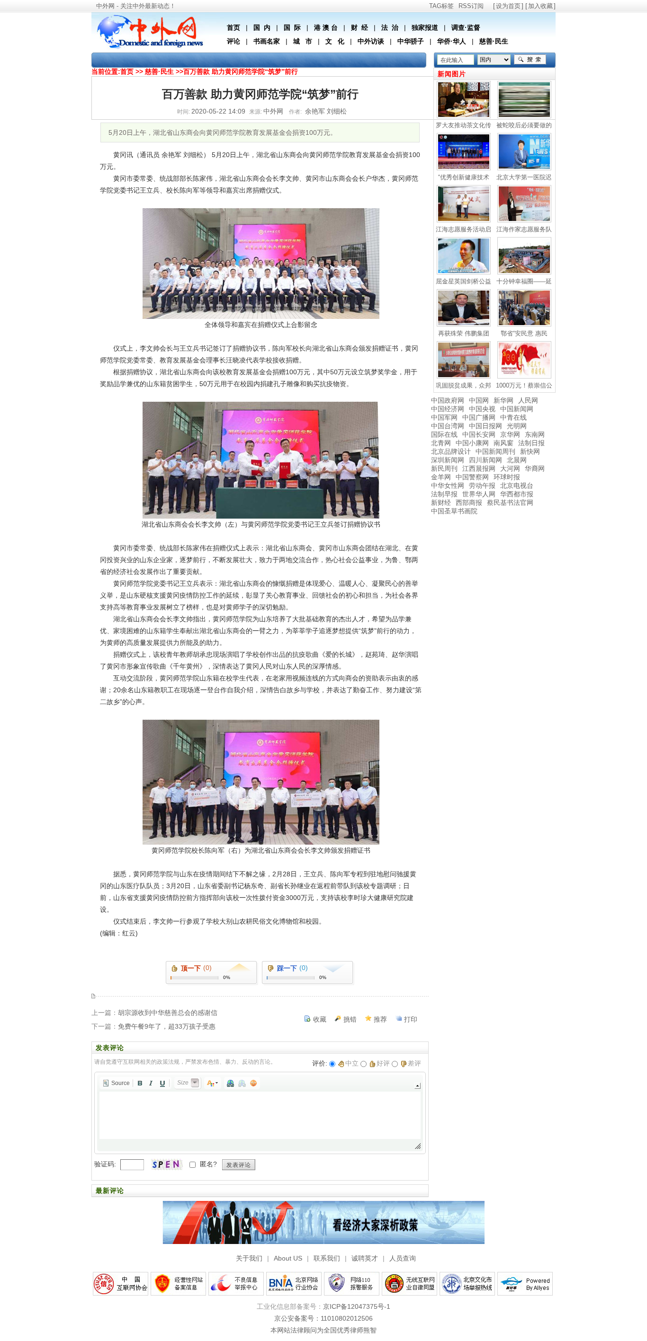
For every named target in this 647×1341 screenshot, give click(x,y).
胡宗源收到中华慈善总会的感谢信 (167, 1012)
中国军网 (444, 417)
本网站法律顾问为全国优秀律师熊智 (323, 1330)
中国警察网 (472, 477)
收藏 (319, 1019)
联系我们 (327, 1258)
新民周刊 (444, 468)
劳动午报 (482, 485)
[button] (116, 1083)
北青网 (441, 443)
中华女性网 (447, 485)
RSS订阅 (471, 5)
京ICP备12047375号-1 (356, 1306)
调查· (459, 27)
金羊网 (441, 477)
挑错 (350, 1019)
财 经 (359, 27)
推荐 (380, 1019)
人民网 (528, 400)
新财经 (441, 502)
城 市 (302, 41)
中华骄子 (410, 41)
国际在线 (444, 434)
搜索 (530, 59)
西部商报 (469, 502)
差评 (414, 1063)
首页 (233, 27)
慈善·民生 (493, 41)
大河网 (510, 468)
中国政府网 (447, 400)
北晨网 (517, 460)
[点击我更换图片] (167, 1164)
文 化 (334, 41)
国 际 (292, 27)
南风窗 (503, 443)
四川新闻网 (485, 460)
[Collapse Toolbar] (417, 1086)
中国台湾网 (447, 426)
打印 (410, 1019)
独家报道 (425, 27)
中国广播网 (478, 417)
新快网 (530, 451)
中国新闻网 (516, 409)
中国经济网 (447, 409)
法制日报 (531, 443)
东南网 (535, 434)
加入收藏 (540, 5)
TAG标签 (441, 5)
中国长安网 (478, 434)
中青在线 (513, 417)
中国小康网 (472, 443)
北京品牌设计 (451, 451)
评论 (233, 41)
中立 (352, 1063)
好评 (383, 1063)
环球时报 (507, 477)
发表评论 (238, 1165)
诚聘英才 (364, 1258)
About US (288, 1258)
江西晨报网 (478, 468)
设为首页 (508, 5)
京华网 (510, 434)
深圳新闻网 (447, 460)
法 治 (389, 27)
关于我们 (249, 1258)
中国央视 (482, 409)
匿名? (208, 1164)
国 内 (261, 27)
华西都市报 (516, 494)
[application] (260, 1113)
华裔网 (535, 468)
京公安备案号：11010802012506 (323, 1318)
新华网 (503, 400)
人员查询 (402, 1258)
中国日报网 (485, 426)
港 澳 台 (326, 27)
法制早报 (444, 494)
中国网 (479, 400)
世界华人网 (478, 494)
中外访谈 (371, 41)
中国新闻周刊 (495, 451)
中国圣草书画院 (454, 511)
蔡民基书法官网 (510, 502)
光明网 (517, 426)
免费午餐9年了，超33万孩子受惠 (167, 1026)
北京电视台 (516, 485)
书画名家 (266, 41)
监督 (473, 27)
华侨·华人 (451, 41)
